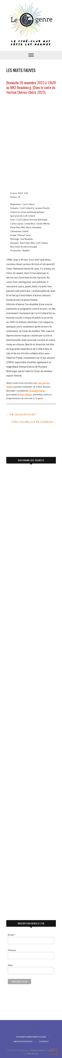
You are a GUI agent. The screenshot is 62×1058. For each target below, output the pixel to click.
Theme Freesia (37, 1050)
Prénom (12, 950)
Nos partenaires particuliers (31, 1037)
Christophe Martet (37, 390)
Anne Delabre (26, 394)
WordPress (32, 1053)
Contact (44, 1041)
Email (12, 934)
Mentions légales (23, 1041)
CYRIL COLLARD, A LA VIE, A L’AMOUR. (33, 421)
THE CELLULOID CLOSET (21, 414)
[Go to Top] (54, 1051)
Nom (10, 965)
